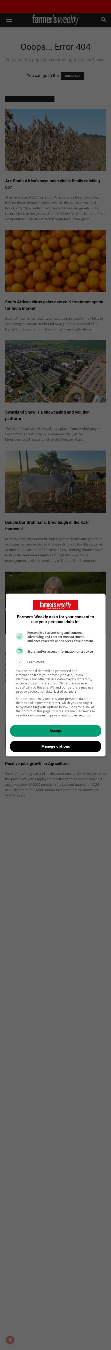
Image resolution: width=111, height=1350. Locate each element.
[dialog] (56, 675)
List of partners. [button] (65, 691)
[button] (55, 662)
